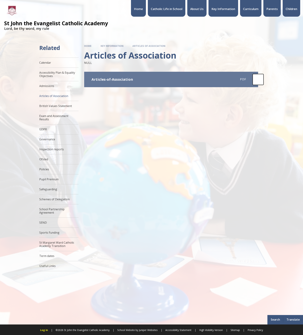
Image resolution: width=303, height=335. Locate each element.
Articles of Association (148, 46)
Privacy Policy (255, 330)
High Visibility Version (211, 330)
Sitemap (235, 330)
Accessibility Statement (178, 330)
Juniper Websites (148, 330)
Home (88, 46)
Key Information (112, 46)
